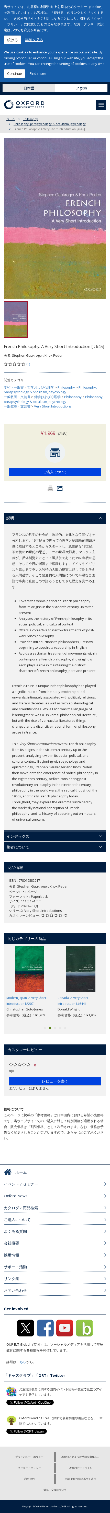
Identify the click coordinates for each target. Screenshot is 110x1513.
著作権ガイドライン (80, 1468)
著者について (17, 846)
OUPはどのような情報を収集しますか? (83, 1457)
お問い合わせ (15, 1290)
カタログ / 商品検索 (21, 1207)
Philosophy (30, 119)
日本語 (29, 88)
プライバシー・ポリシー (29, 1457)
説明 (10, 517)
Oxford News (16, 1195)
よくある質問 (15, 1231)
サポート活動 (15, 1266)
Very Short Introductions (53, 406)
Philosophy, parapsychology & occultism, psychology (50, 124)
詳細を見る (34, 39)
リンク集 (11, 1278)
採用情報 (11, 1255)
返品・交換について (55, 1490)
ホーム (10, 119)
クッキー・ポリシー (29, 1468)
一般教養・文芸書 (17, 396)
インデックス (17, 836)
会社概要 (11, 1243)
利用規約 (29, 1479)
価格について (14, 1109)
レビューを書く (55, 1081)
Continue (14, 73)
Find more (37, 73)
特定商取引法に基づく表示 (80, 1479)
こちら (21, 1361)
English (81, 88)
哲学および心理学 (40, 387)
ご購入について (55, 472)
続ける (12, 39)
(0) (28, 364)
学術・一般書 (14, 387)
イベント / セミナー (21, 1183)
